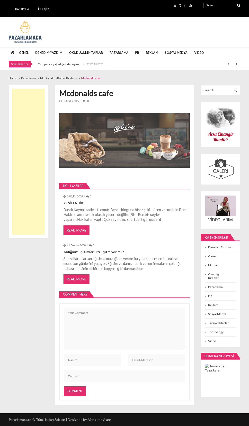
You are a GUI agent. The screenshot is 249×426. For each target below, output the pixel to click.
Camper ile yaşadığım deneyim (58, 64)
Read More (76, 230)
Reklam (152, 53)
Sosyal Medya (176, 53)
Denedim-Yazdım (48, 53)
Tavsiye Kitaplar (218, 323)
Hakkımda (22, 8)
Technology (215, 332)
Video (199, 53)
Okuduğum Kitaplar (86, 53)
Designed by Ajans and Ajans (90, 419)
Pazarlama (119, 53)
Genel (23, 53)
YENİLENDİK (73, 203)
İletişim (43, 8)
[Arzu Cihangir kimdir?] (220, 124)
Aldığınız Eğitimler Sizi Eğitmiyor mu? (93, 252)
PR (137, 53)
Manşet (213, 265)
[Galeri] (220, 169)
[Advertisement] (28, 162)
